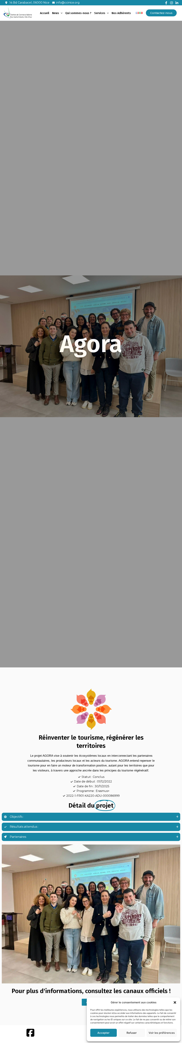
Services (99, 13)
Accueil (44, 13)
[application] (61, 13)
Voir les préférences (162, 1032)
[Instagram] (171, 2)
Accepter (103, 1032)
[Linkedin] (176, 2)
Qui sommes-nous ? (78, 13)
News (55, 13)
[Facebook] (166, 2)
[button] (175, 1002)
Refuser (132, 1032)
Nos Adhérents (121, 13)
